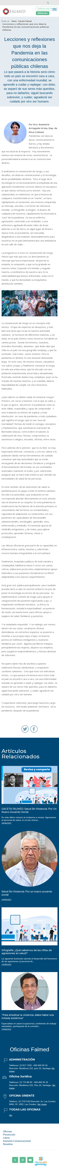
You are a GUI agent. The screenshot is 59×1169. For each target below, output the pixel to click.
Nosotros (8, 1144)
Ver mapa (42, 1104)
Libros (6, 1138)
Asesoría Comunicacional (17, 1141)
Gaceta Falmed (25, 21)
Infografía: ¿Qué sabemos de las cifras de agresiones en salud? (27, 952)
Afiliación (43, 13)
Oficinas (7, 1131)
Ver (10, 1115)
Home (14, 21)
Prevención (9, 1134)
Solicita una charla (47, 8)
